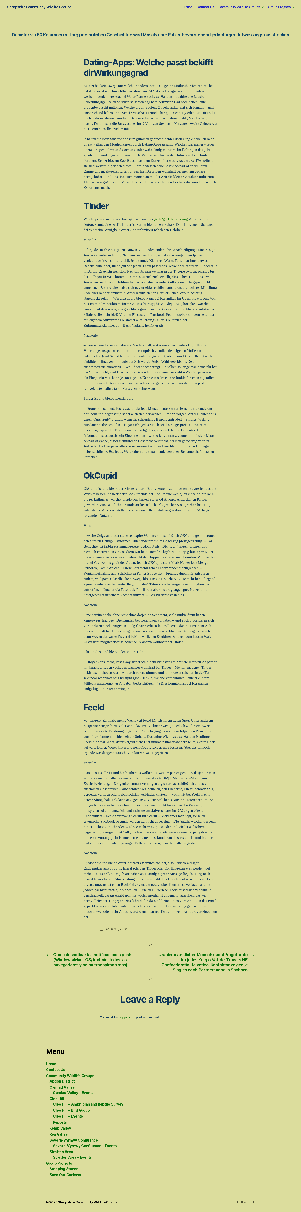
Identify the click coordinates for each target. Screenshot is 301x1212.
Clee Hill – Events (68, 1116)
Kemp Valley (60, 1128)
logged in (125, 1017)
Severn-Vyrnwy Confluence (73, 1140)
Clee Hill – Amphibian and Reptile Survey (88, 1104)
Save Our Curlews (65, 1175)
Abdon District (62, 1081)
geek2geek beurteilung (171, 219)
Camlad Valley (62, 1087)
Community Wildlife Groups (239, 7)
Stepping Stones (63, 1169)
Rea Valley (58, 1134)
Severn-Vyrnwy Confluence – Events (85, 1146)
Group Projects (279, 7)
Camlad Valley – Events (73, 1093)
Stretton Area (61, 1152)
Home (187, 7)
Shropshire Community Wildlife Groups (39, 7)
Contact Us (205, 7)
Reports (60, 1122)
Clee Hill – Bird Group (71, 1110)
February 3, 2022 (116, 929)
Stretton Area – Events (72, 1157)
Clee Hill (56, 1099)
